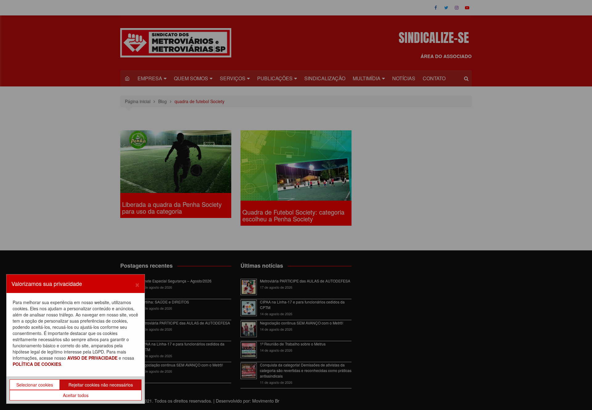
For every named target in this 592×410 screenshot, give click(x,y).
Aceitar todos (75, 395)
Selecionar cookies (34, 385)
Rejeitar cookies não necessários (100, 385)
